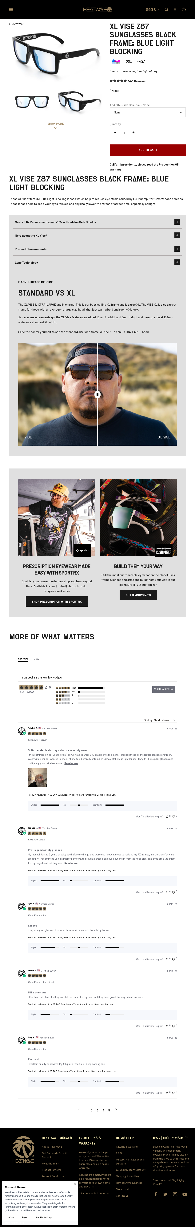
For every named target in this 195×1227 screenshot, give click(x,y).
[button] (80, 688)
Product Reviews (51, 1170)
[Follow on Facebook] (155, 1194)
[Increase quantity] (133, 132)
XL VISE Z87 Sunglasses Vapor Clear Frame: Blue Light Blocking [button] (81, 1004)
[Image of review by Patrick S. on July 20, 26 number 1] (37, 777)
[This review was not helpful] (173, 816)
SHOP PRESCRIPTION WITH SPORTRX (57, 601)
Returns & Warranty (127, 1146)
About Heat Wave (52, 1146)
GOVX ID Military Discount (130, 1170)
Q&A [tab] (36, 658)
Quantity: (116, 124)
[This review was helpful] (167, 816)
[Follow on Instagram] (175, 1194)
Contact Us (122, 1195)
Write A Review (163, 689)
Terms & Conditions (53, 1176)
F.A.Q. (119, 1153)
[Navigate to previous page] (79, 1110)
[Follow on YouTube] (184, 1194)
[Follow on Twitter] (165, 1194)
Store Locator (123, 1189)
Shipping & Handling (127, 1176)
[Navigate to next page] (116, 1110)
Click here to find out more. (94, 1193)
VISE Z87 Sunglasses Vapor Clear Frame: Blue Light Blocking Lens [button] (82, 794)
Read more (71, 763)
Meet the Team (50, 1163)
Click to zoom (16, 24)
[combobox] (159, 720)
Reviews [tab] (23, 658)
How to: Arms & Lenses (129, 1182)
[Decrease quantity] (115, 132)
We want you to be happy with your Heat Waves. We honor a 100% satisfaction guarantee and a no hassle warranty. (94, 1160)
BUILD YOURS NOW (138, 595)
